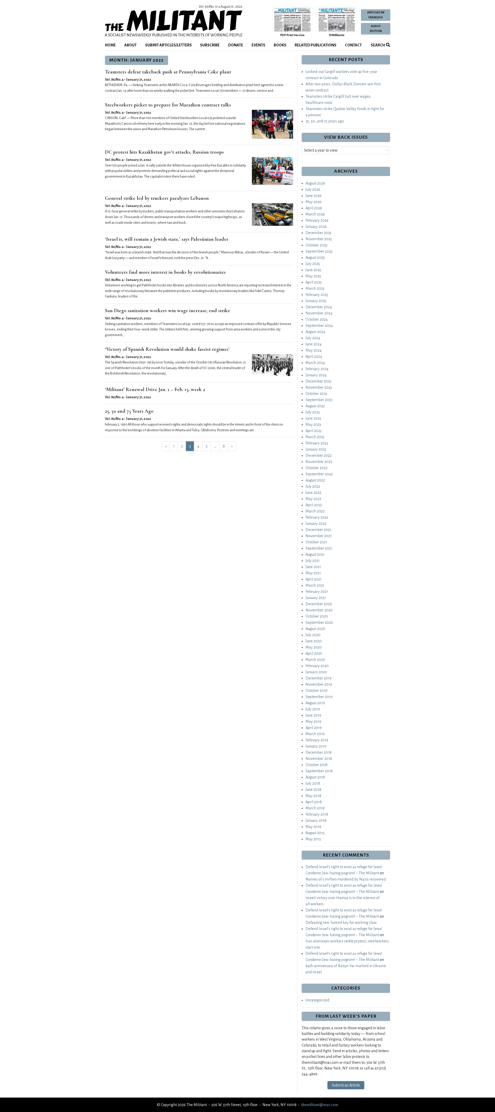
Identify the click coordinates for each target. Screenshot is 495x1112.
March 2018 (315, 808)
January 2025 (316, 301)
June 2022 (313, 493)
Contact (353, 45)
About (130, 45)
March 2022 (315, 511)
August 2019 (315, 703)
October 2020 (317, 616)
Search (377, 45)
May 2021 (313, 573)
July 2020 (313, 635)
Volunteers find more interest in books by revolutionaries (165, 272)
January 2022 (316, 523)
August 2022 (315, 480)
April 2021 (313, 579)
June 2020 (314, 641)
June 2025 (313, 270)
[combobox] (346, 150)
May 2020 (314, 647)
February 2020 (317, 666)
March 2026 (315, 214)
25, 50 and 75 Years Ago (129, 411)
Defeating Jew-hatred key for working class (341, 922)
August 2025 (315, 257)
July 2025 (313, 264)
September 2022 (319, 474)
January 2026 (316, 227)
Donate (235, 45)
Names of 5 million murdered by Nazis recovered (346, 879)
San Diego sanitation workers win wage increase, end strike (167, 311)
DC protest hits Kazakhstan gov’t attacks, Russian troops (164, 152)
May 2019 (313, 721)
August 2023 (315, 406)
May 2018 (313, 796)
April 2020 (314, 653)
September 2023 (319, 400)
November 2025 (319, 239)
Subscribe (210, 45)
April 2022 (314, 505)
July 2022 (313, 486)
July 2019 (313, 709)
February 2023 (317, 443)
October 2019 (316, 690)
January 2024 (316, 375)
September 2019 (319, 697)
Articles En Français (375, 15)
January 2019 (316, 746)
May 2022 (313, 499)
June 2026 (313, 196)
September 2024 (319, 325)
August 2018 (315, 777)
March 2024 (315, 363)
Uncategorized (317, 1000)
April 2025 (314, 282)
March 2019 (315, 734)
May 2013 (313, 839)
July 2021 (313, 561)
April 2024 (314, 356)
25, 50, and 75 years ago (325, 121)
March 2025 (315, 288)
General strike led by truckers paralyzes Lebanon (157, 198)
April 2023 (313, 431)
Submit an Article (346, 1085)
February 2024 (317, 369)
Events (258, 45)
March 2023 (315, 437)
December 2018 (319, 752)
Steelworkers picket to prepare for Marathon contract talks (168, 105)
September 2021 (319, 548)
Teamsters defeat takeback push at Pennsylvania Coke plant (168, 72)
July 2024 (313, 338)
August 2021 (315, 554)
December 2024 (319, 307)
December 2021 (318, 530)
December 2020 (319, 604)
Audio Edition (376, 28)
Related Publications (315, 45)
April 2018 (314, 802)
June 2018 (313, 789)
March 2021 (315, 585)
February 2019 (317, 740)
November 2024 (319, 313)
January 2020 (316, 672)
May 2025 (313, 276)
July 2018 (313, 783)
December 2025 (319, 233)
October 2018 (316, 765)
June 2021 (313, 567)
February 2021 (317, 592)
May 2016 (313, 827)
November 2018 (319, 759)
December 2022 (319, 455)
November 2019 (319, 684)
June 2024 (313, 344)
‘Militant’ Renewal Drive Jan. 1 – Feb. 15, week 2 (155, 389)
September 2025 (319, 251)
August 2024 (315, 332)
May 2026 (313, 202)
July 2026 (313, 189)
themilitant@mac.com (319, 1105)
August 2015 (315, 833)
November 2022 (319, 462)
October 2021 (316, 542)
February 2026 (317, 220)
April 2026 (314, 208)
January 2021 (316, 598)
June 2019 (313, 715)
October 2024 (317, 319)
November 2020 (319, 610)
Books (280, 45)
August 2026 (315, 183)
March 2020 (315, 660)
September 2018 (319, 771)
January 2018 (316, 820)
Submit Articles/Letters (168, 45)
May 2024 (313, 350)
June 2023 (313, 418)
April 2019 (314, 728)
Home (110, 45)
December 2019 (319, 678)
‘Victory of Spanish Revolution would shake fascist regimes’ (167, 349)
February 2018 (317, 814)
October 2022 (316, 468)
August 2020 (315, 629)
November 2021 (319, 536)
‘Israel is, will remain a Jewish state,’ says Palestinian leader (166, 239)
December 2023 (318, 381)
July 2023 (313, 412)
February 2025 (317, 295)
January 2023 (316, 449)
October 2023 (316, 394)
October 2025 (316, 245)
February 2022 (317, 517)
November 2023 (319, 387)
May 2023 (313, 424)
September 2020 (319, 622)
